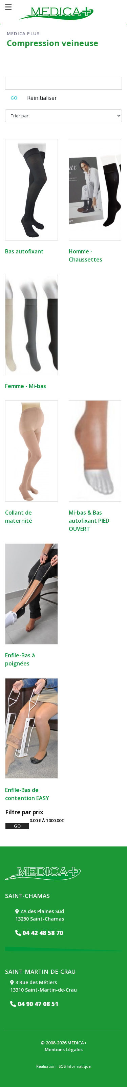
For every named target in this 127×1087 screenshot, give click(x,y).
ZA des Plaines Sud (42, 911)
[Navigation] (8, 7)
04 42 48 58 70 (42, 933)
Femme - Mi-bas (25, 386)
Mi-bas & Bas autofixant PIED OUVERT (89, 521)
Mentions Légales (64, 1049)
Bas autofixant (24, 251)
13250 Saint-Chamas (39, 918)
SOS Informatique (75, 1066)
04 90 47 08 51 (37, 1004)
